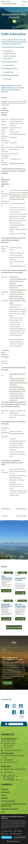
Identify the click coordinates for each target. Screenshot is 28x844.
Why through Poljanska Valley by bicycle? (6, 606)
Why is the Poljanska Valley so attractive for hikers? (20, 606)
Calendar (4, 798)
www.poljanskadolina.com (17, 163)
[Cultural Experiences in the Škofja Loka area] (22, 713)
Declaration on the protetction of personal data (13, 805)
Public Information (8, 801)
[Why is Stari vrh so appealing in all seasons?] (14, 650)
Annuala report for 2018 (16, 395)
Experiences (5, 792)
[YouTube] (21, 706)
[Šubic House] (14, 713)
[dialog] (14, 829)
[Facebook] (7, 706)
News (3, 812)
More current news (13, 627)
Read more (5, 591)
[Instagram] (14, 706)
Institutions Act (13, 277)
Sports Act (12, 283)
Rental (3, 795)
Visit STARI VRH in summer (20, 579)
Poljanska (4, 789)
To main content (5, 1)
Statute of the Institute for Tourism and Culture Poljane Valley (17, 301)
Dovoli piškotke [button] (6, 837)
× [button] (26, 815)
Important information (9, 809)
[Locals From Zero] (6, 508)
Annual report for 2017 (16, 393)
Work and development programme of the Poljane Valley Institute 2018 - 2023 (17, 389)
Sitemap (24, 1)
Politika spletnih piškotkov (14, 828)
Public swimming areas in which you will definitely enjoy (6, 578)
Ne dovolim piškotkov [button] (20, 837)
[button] (14, 841)
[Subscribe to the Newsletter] (6, 724)
